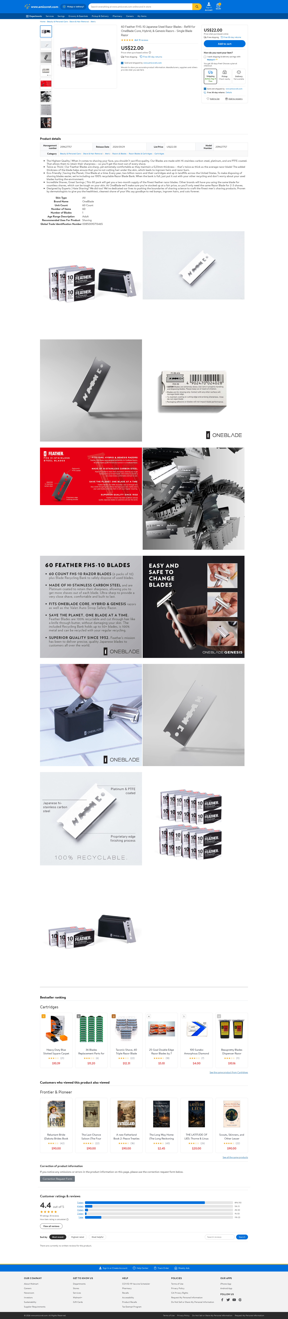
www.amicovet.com (152, 62)
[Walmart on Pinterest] (240, 1300)
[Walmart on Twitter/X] (228, 1300)
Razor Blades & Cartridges (140, 153)
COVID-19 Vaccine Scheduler (136, 1283)
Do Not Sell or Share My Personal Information (192, 1301)
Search (242, 1236)
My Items (142, 16)
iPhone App (225, 1283)
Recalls (125, 1292)
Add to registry (235, 98)
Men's (93, 21)
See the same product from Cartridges (229, 1072)
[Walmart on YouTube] (234, 1300)
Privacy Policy (177, 1288)
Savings (61, 16)
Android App (226, 1288)
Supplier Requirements (34, 1306)
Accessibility (128, 1297)
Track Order (163, 1268)
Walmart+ (77, 1297)
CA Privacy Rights (179, 1292)
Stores (76, 1288)
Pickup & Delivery (100, 16)
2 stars (80, 1213)
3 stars (80, 1210)
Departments (35, 16)
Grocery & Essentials (78, 16)
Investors (28, 1297)
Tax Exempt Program (132, 1306)
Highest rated (77, 1236)
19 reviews (143, 40)
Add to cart (224, 43)
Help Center (142, 1268)
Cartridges (159, 153)
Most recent (58, 1236)
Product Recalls (129, 1301)
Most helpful (97, 1236)
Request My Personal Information (186, 1297)
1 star (81, 1217)
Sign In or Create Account (115, 1268)
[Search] (197, 6)
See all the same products (235, 1157)
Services (50, 16)
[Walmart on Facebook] (222, 1300)
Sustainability (30, 1301)
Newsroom (29, 1292)
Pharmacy (117, 16)
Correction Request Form (57, 1179)
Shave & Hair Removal (79, 21)
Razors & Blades (119, 153)
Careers (130, 16)
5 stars (80, 1202)
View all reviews (51, 1226)
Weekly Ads (183, 1268)
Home (42, 21)
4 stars (80, 1206)
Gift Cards (78, 1301)
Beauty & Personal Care (57, 21)
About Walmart (31, 1283)
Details (229, 92)
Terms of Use (177, 1283)
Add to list (215, 98)
